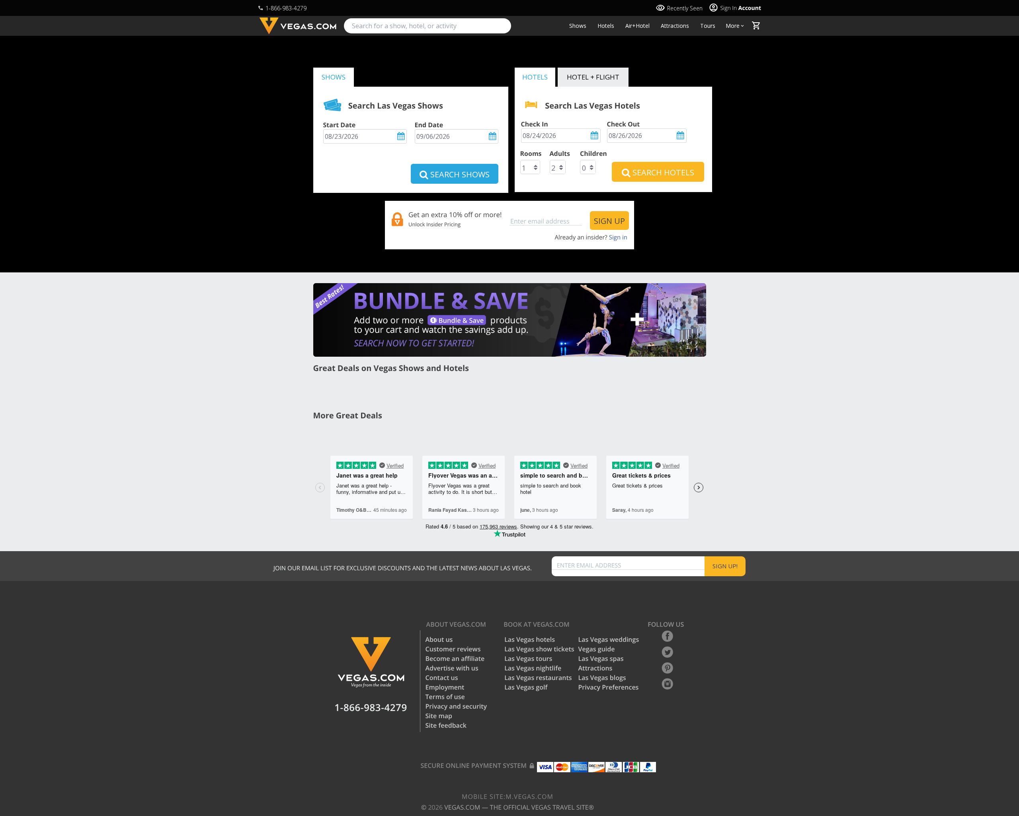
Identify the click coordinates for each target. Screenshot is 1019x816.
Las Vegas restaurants (538, 677)
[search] (427, 25)
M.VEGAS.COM (507, 796)
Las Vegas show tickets (539, 649)
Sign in (618, 237)
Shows (577, 26)
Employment (445, 687)
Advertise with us (452, 668)
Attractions (675, 26)
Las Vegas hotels (529, 639)
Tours (707, 26)
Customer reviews (453, 649)
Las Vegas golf (525, 687)
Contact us (442, 677)
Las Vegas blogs (602, 677)
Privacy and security (456, 706)
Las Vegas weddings (608, 639)
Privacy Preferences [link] (608, 687)
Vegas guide (596, 649)
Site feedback (446, 725)
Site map (439, 715)
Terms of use (445, 696)
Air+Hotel (637, 26)
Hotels (605, 26)
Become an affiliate (455, 658)
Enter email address (589, 565)
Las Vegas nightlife (532, 668)
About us (439, 639)
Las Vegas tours (528, 658)
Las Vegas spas (601, 658)
